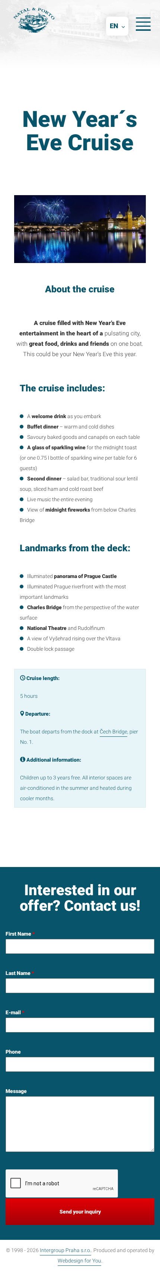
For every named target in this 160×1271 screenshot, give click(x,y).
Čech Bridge (113, 732)
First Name (20, 934)
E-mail (15, 1012)
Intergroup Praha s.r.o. (65, 1250)
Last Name (20, 973)
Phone (13, 1052)
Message (16, 1091)
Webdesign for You (79, 1261)
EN (114, 26)
